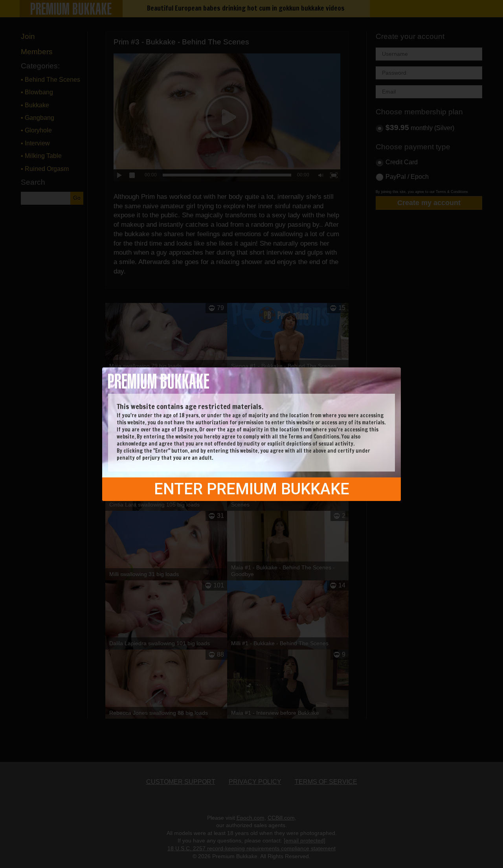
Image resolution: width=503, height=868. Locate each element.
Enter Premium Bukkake (251, 489)
